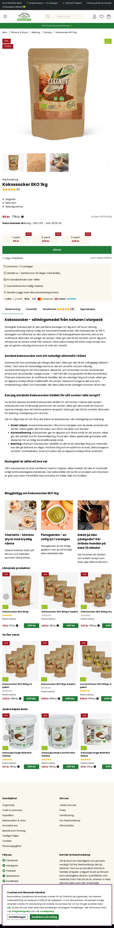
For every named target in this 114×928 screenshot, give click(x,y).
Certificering (66, 815)
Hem (4, 32)
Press (62, 810)
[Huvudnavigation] (5, 16)
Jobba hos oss (67, 805)
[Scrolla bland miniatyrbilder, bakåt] (5, 162)
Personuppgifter (12, 846)
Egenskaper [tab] (87, 309)
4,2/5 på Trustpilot (73, 3)
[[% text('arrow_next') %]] (109, 668)
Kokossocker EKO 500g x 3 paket (60, 611)
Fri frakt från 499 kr (13, 3)
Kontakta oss (10, 825)
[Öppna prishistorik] (22, 217)
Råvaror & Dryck (19, 32)
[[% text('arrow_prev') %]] (5, 668)
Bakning (36, 32)
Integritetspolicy (21, 911)
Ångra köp (8, 805)
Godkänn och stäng (44, 917)
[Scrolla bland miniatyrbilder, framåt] (109, 162)
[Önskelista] (101, 16)
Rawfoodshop (10, 179)
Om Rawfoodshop (69, 820)
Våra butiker (66, 825)
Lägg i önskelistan (13, 258)
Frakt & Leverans (12, 810)
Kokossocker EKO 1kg (66, 32)
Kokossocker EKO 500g (15, 611)
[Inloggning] (94, 16)
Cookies (7, 841)
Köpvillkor (8, 815)
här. (9, 907)
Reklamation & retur (14, 820)
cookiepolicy (47, 911)
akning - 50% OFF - (31, 223)
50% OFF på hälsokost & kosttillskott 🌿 (57, 26)
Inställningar (17, 917)
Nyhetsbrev (13, 876)
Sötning (48, 32)
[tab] (31, 309)
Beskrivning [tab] (12, 309)
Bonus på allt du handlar (100, 3)
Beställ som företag (13, 830)
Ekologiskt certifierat (14, 7)
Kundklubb (12, 881)
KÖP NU (71, 625)
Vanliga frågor (10, 835)
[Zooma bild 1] (57, 93)
